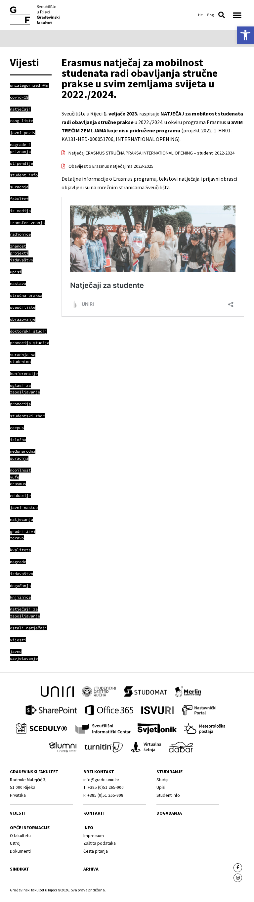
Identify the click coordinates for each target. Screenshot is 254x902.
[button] (221, 15)
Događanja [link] (169, 813)
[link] (245, 35)
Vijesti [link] (17, 813)
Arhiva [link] (91, 869)
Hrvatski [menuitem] (200, 15)
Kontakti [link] (94, 813)
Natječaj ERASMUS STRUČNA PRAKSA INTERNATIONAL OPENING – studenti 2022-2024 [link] (151, 153)
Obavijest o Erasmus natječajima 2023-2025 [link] (110, 166)
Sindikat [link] (19, 869)
